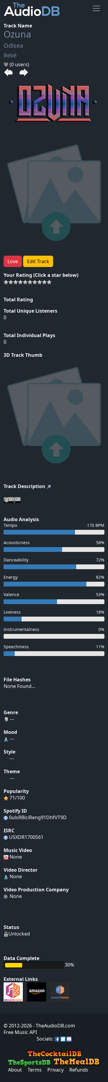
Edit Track (38, 261)
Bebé (10, 55)
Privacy (55, 1069)
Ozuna (17, 34)
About (15, 1069)
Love (13, 261)
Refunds (78, 1069)
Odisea (13, 45)
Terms (35, 1069)
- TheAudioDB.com (53, 1025)
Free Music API (20, 1032)
